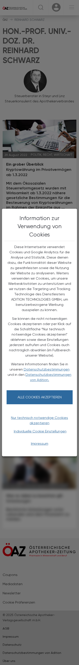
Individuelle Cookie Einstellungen (40, 431)
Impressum (39, 443)
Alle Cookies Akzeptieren (40, 397)
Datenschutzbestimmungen (47, 369)
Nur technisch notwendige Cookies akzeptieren (39, 420)
